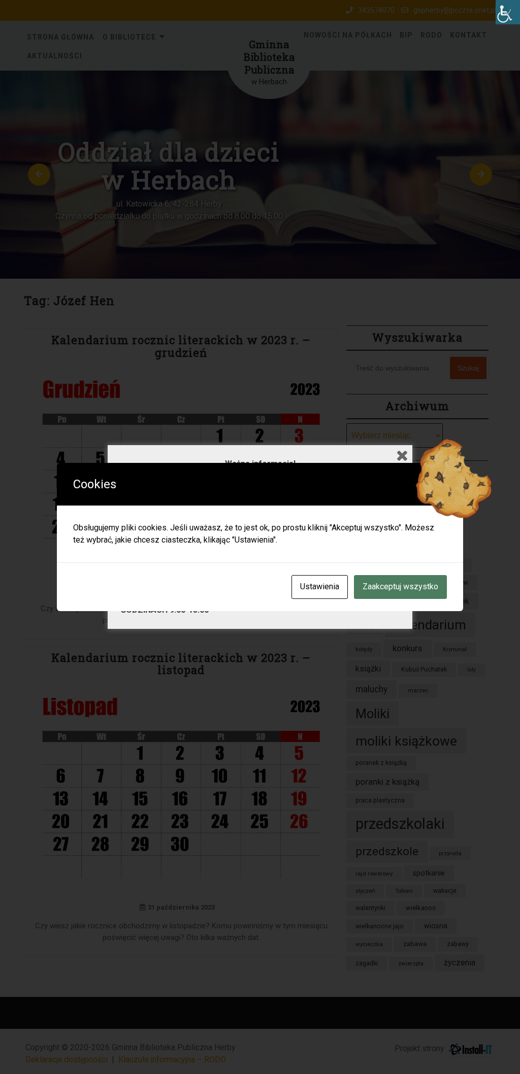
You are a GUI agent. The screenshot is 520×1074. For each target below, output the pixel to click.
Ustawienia (319, 586)
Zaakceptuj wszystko (400, 586)
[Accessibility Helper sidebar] (508, 12)
